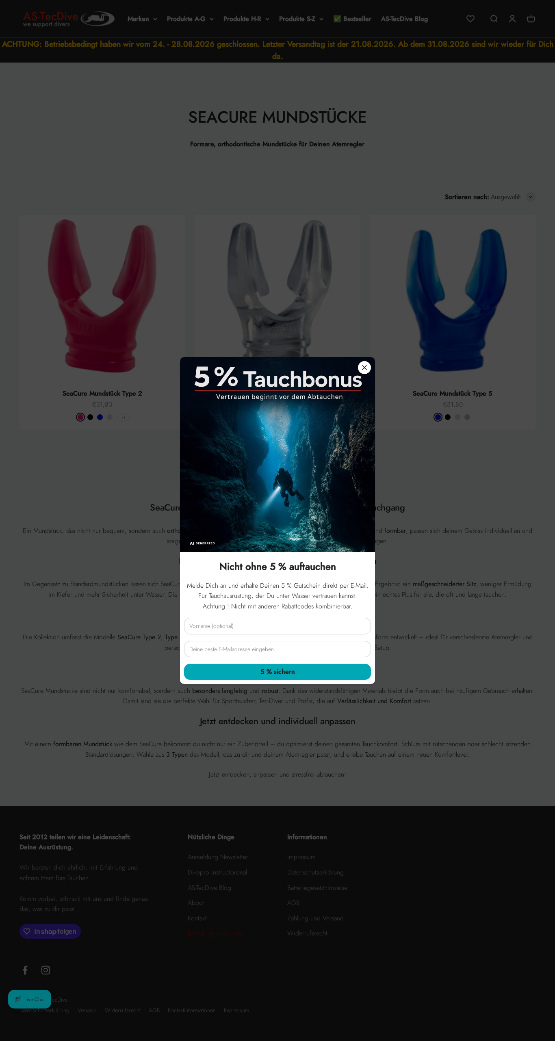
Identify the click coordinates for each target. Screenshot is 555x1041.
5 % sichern (277, 671)
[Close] (364, 367)
